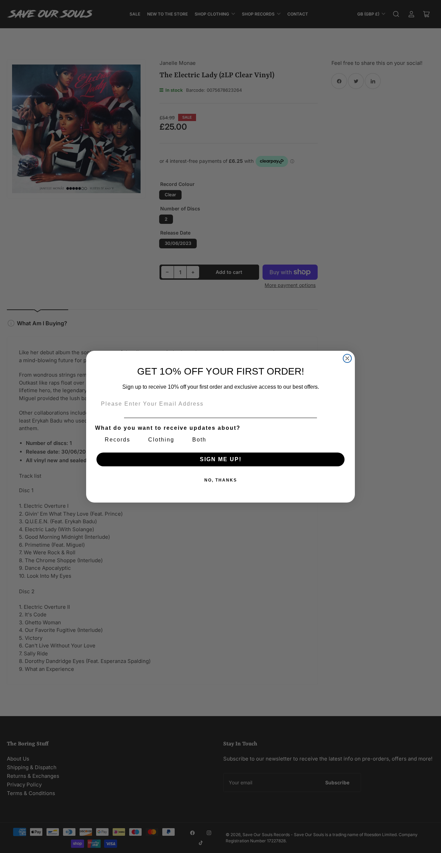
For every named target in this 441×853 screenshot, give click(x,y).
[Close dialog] (347, 358)
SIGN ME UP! (221, 459)
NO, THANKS (220, 480)
